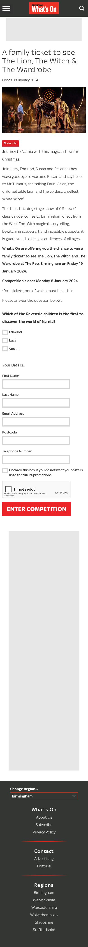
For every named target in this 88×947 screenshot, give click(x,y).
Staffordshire (44, 929)
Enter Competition (36, 509)
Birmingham (22, 796)
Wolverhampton (44, 914)
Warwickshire (44, 900)
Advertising (44, 858)
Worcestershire (44, 907)
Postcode (9, 432)
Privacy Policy (44, 832)
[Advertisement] (45, 560)
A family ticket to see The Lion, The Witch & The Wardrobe (39, 61)
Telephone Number (17, 451)
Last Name (10, 394)
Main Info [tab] (10, 143)
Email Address (13, 413)
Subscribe (44, 824)
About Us (44, 817)
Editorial (44, 866)
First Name (10, 375)
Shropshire (44, 922)
